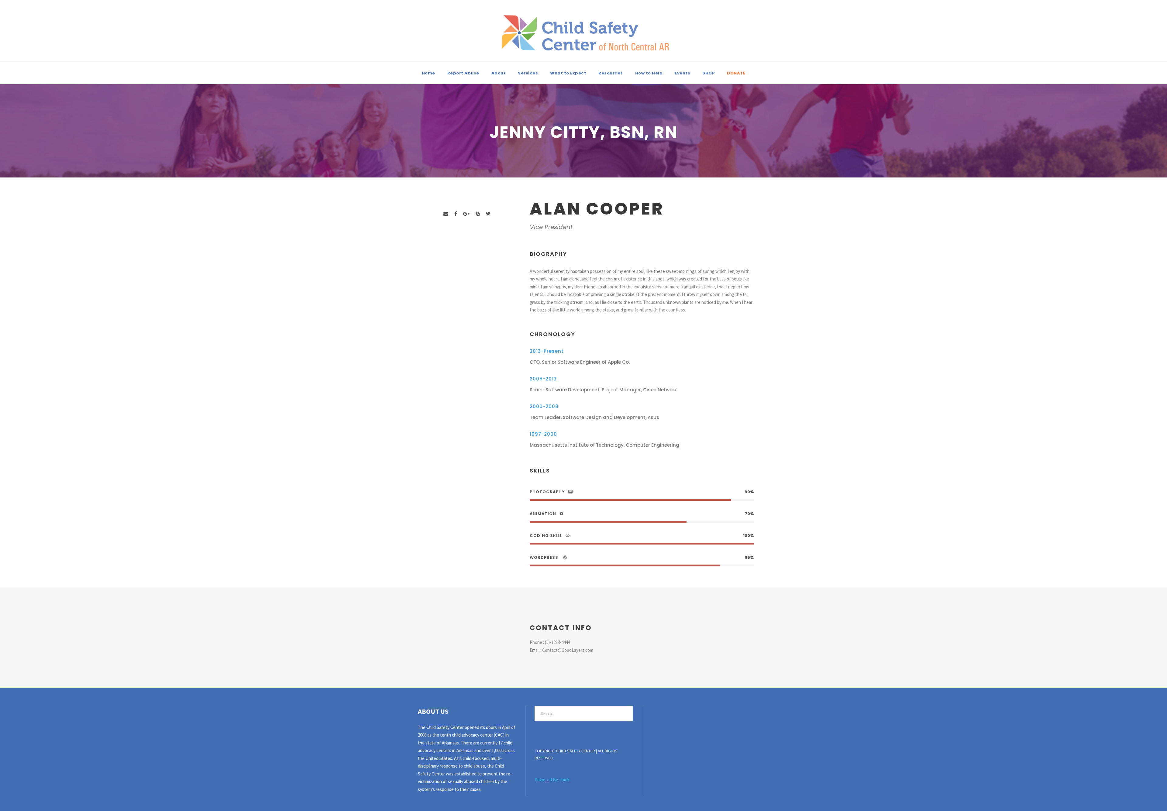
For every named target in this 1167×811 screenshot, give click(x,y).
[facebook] (455, 214)
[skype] (478, 214)
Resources (610, 73)
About (498, 73)
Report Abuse (463, 73)
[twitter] (488, 214)
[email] (445, 214)
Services (528, 73)
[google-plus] (466, 214)
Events (682, 73)
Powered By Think (552, 779)
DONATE (736, 73)
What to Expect (568, 73)
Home (428, 73)
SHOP (708, 73)
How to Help (649, 73)
